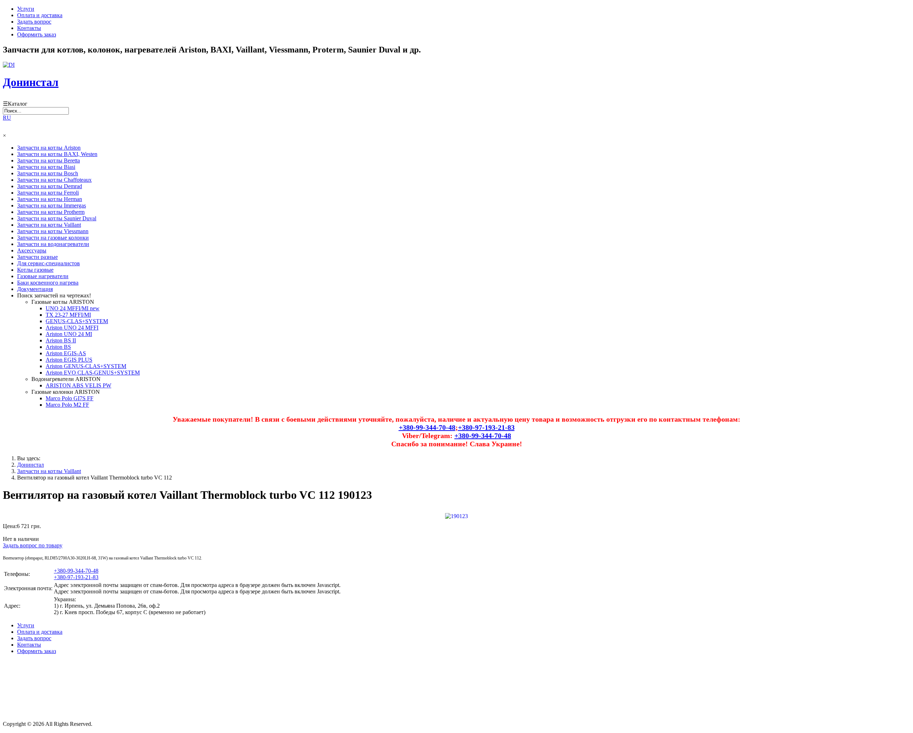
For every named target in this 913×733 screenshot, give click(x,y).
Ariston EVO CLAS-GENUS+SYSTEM (93, 373)
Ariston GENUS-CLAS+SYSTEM (86, 366)
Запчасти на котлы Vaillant (49, 225)
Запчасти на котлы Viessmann (52, 231)
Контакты (29, 28)
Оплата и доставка (39, 15)
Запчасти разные (37, 257)
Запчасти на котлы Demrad (49, 186)
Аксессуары (31, 250)
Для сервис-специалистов (48, 263)
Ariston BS (58, 347)
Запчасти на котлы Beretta (48, 160)
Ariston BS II (61, 340)
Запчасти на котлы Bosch (47, 173)
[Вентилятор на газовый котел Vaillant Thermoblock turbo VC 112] (456, 515)
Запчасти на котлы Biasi (46, 167)
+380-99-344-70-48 (427, 427)
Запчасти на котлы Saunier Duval (56, 218)
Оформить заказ (36, 34)
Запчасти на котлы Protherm (51, 212)
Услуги (25, 9)
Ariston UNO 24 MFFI (72, 328)
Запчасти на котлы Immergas (51, 205)
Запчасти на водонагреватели (53, 244)
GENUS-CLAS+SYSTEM (77, 321)
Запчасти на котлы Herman (49, 199)
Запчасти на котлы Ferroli (48, 193)
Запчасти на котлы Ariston (49, 148)
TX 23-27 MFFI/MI (68, 315)
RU (7, 118)
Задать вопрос (34, 22)
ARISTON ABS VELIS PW (78, 385)
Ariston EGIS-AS (66, 353)
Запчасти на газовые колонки (53, 238)
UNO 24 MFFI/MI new (73, 308)
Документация (35, 289)
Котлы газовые (35, 270)
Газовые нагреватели (42, 276)
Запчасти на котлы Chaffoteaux (54, 180)
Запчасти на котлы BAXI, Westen (57, 154)
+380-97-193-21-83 (486, 427)
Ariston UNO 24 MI (69, 334)
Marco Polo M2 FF (67, 405)
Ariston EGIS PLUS (69, 360)
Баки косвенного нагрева (47, 283)
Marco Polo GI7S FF (69, 398)
